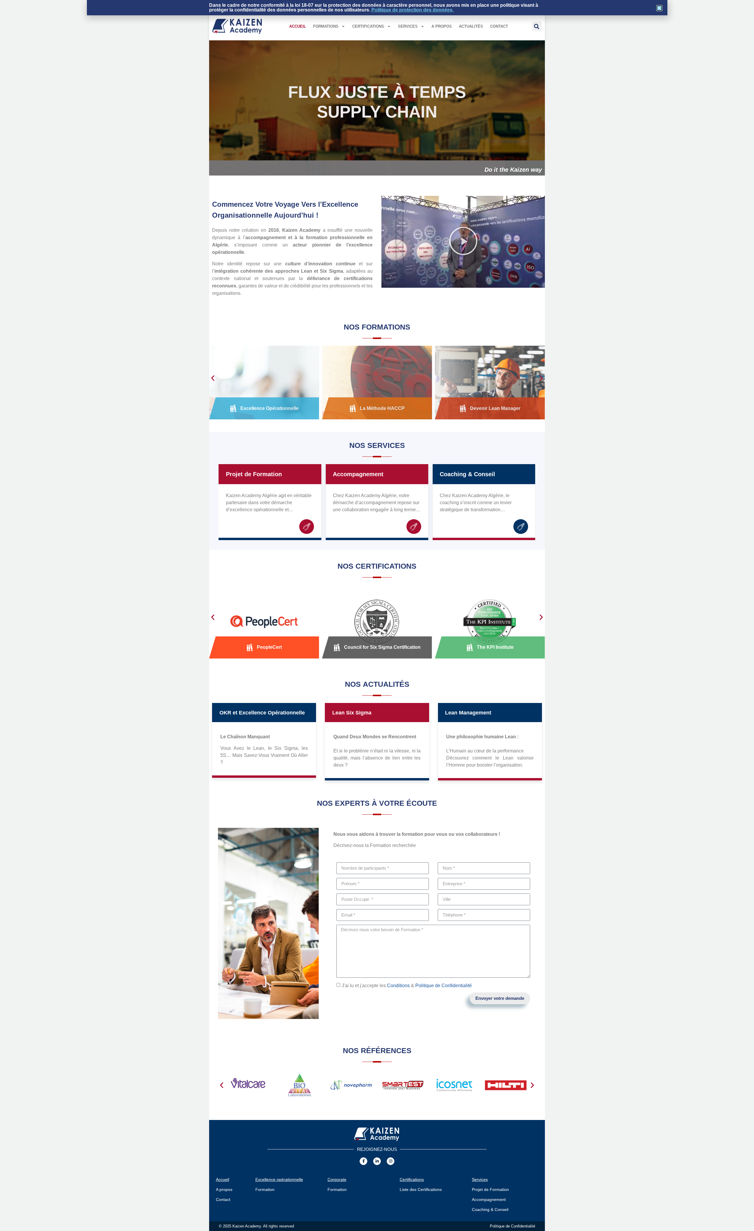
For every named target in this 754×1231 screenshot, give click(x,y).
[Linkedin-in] (377, 1161)
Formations (325, 26)
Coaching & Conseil (467, 474)
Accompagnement (358, 474)
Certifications (368, 26)
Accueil (297, 26)
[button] (537, 26)
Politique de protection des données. (412, 9)
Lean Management (468, 713)
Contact (499, 26)
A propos (441, 26)
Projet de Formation (254, 474)
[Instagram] (390, 1161)
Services (408, 26)
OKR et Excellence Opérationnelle (262, 713)
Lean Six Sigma (351, 713)
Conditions (398, 985)
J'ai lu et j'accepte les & (407, 985)
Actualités (471, 26)
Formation (265, 1189)
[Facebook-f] (363, 1161)
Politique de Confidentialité (443, 985)
